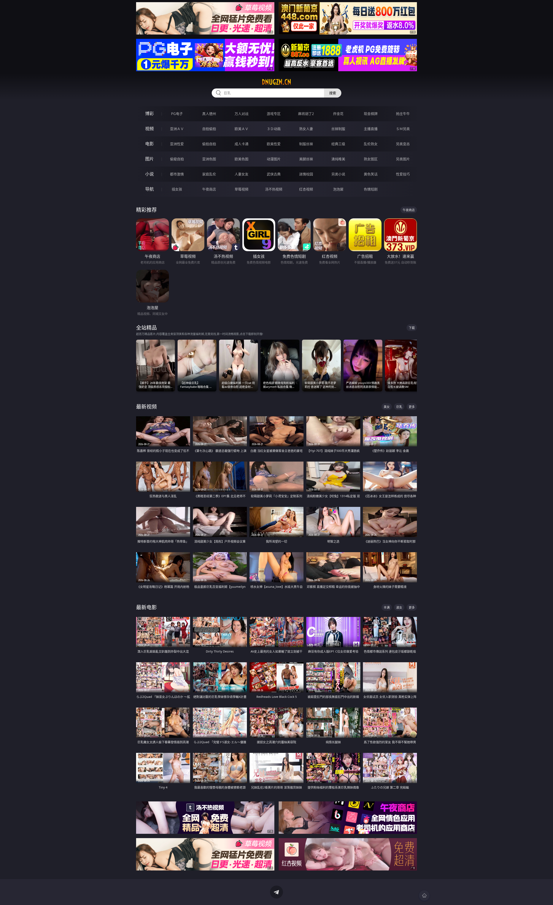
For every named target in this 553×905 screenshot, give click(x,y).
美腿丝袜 (306, 159)
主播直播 (371, 128)
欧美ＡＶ (241, 128)
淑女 (399, 607)
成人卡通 (241, 144)
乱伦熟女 (371, 144)
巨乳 (399, 407)
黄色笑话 (371, 174)
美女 (387, 407)
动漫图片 (274, 159)
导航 (149, 189)
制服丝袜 (306, 144)
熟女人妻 (306, 128)
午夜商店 (209, 189)
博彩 (149, 114)
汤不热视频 (273, 189)
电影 (149, 144)
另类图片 (403, 159)
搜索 (332, 93)
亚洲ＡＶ (177, 128)
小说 (149, 174)
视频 (149, 129)
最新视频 (146, 406)
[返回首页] (424, 895)
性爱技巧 (403, 174)
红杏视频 (306, 189)
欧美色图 (241, 159)
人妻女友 (241, 174)
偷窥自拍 (177, 159)
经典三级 (338, 144)
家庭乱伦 (209, 174)
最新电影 (146, 607)
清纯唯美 (338, 159)
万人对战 (241, 113)
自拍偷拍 (209, 128)
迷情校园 (306, 174)
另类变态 (403, 144)
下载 (412, 328)
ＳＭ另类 (403, 128)
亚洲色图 (209, 159)
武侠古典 (274, 174)
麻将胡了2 (306, 113)
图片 (149, 159)
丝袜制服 (338, 128)
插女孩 (177, 189)
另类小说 (338, 174)
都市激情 (177, 174)
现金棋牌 (371, 113)
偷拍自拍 (209, 144)
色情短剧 (371, 189)
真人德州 (209, 113)
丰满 (387, 607)
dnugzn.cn (276, 82)
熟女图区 (371, 159)
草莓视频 (241, 189)
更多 (412, 407)
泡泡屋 (338, 189)
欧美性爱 (274, 144)
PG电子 (177, 113)
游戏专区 (274, 113)
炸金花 (338, 113)
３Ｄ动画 (274, 128)
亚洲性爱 (177, 144)
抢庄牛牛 (403, 113)
